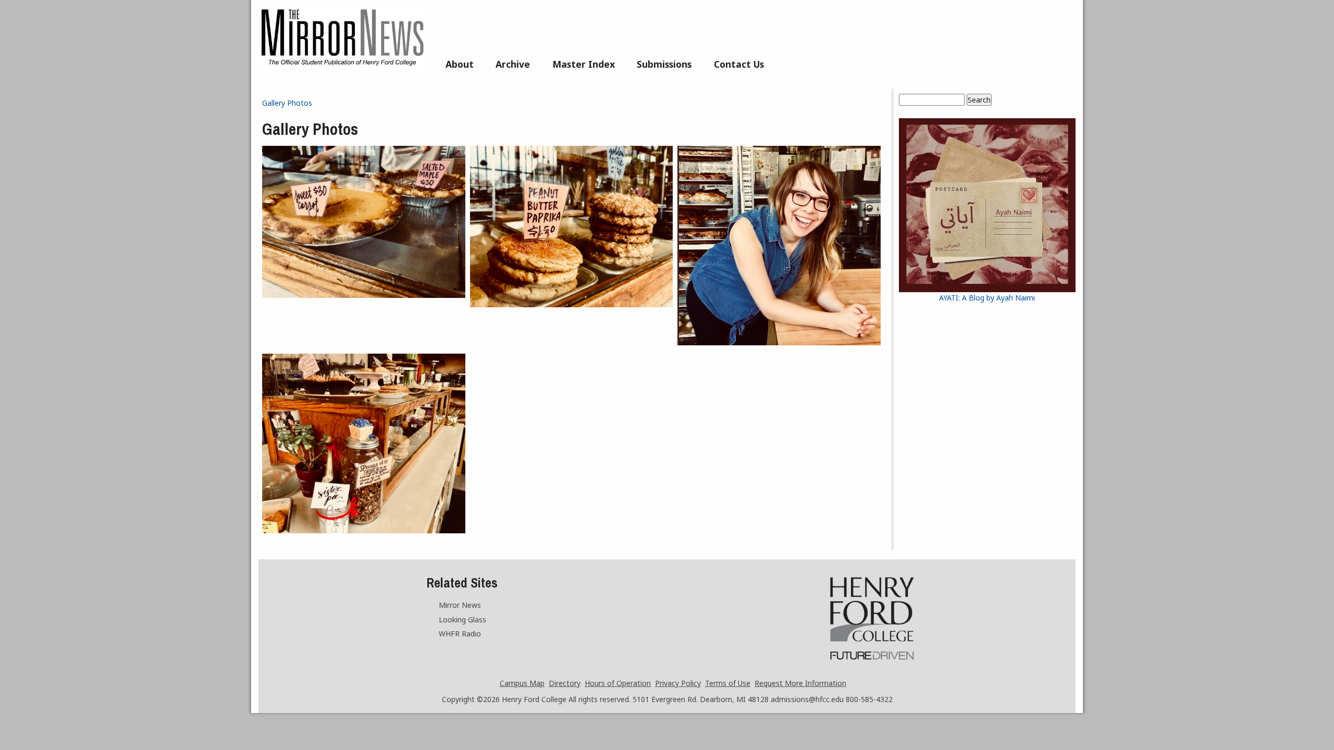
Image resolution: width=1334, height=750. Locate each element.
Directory (564, 683)
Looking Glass (462, 619)
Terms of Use (727, 683)
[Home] (342, 68)
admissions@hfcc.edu (807, 699)
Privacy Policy (678, 683)
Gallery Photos (287, 103)
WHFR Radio (460, 634)
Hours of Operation (618, 683)
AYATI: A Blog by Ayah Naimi (987, 298)
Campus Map (522, 683)
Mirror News (460, 605)
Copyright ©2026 (471, 699)
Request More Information (800, 683)
